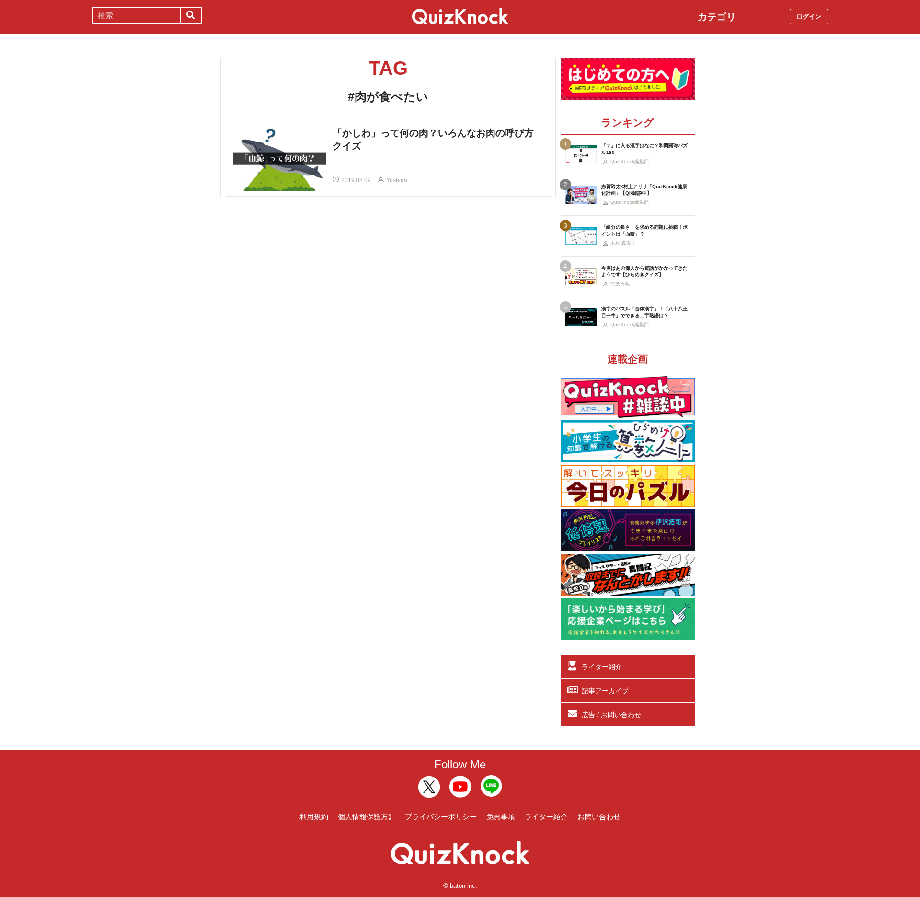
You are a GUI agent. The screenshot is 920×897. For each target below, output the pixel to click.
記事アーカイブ (605, 691)
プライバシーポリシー (441, 817)
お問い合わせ (599, 817)
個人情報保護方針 (366, 817)
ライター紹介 (602, 667)
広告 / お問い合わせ (611, 715)
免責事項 (500, 817)
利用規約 (313, 817)
